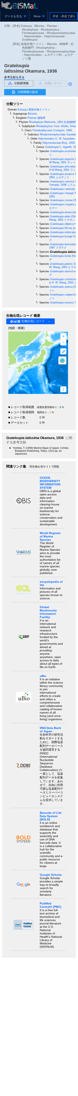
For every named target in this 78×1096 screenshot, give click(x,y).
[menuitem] (15, 16)
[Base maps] (62, 360)
